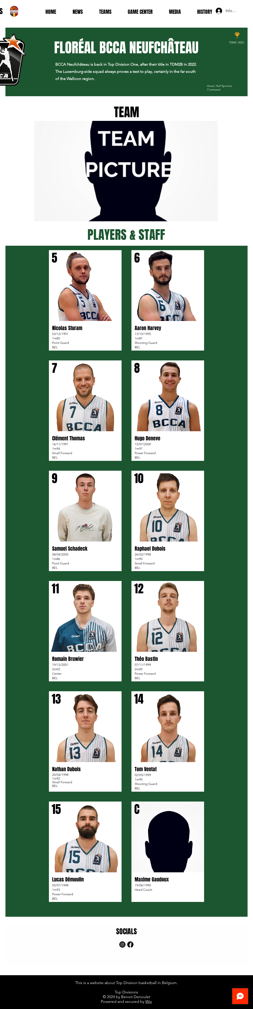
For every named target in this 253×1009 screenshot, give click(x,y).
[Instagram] (122, 944)
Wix (148, 1001)
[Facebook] (130, 944)
